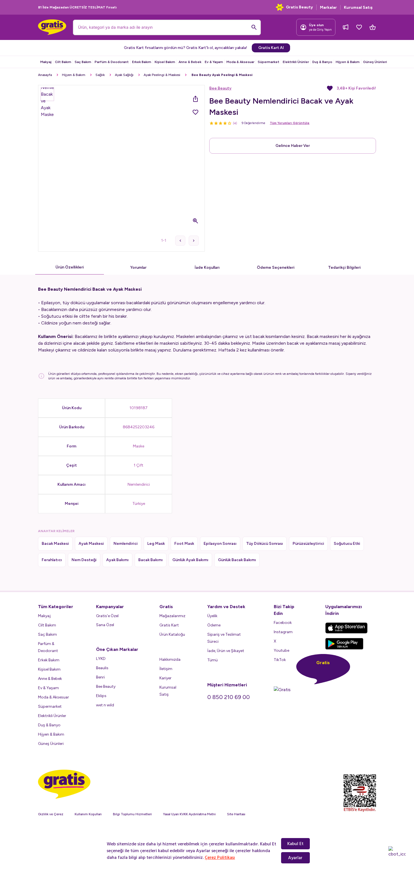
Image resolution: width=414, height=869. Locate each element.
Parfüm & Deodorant (112, 62)
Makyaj (46, 62)
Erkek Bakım (141, 62)
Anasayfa (45, 75)
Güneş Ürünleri (375, 62)
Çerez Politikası (220, 857)
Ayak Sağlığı (124, 75)
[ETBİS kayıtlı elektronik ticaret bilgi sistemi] (360, 793)
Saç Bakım (83, 62)
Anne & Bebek (190, 62)
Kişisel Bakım (165, 62)
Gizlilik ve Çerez (50, 814)
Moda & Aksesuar (240, 62)
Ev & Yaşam (214, 62)
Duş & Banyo (322, 62)
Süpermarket (268, 62)
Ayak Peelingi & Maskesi (162, 75)
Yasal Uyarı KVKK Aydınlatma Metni (189, 814)
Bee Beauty (220, 88)
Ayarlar (295, 857)
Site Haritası (236, 814)
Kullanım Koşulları (88, 814)
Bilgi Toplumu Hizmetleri (132, 814)
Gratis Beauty (299, 7)
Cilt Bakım (63, 62)
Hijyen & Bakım (348, 62)
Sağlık (100, 75)
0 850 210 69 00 (228, 697)
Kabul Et (295, 843)
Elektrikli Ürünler (296, 62)
